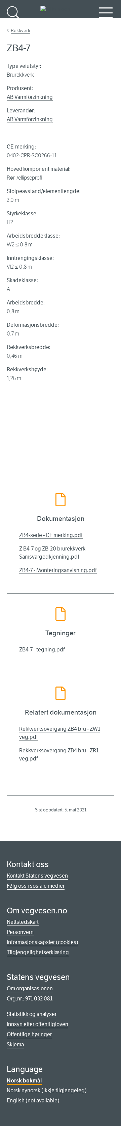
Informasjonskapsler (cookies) (42, 942)
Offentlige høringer (29, 1034)
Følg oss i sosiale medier (36, 886)
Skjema (15, 1044)
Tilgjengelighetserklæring (38, 952)
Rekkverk (20, 30)
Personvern (20, 932)
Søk (13, 24)
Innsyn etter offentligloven (37, 1024)
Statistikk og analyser (31, 1014)
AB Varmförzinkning (30, 97)
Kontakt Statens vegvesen (37, 876)
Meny (106, 24)
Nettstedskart (23, 922)
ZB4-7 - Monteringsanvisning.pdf (58, 570)
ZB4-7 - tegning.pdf (42, 649)
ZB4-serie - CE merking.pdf (51, 535)
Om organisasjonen (30, 988)
